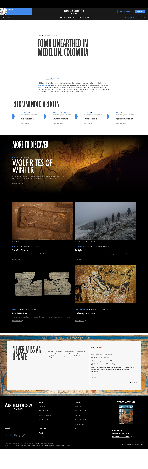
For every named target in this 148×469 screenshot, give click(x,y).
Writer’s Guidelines (45, 411)
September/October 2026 (126, 402)
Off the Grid (79, 415)
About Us (42, 406)
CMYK (141, 444)
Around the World (81, 420)
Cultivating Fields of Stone (124, 118)
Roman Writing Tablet (19, 313)
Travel (41, 433)
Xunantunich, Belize (27, 118)
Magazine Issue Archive (121, 436)
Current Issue (62, 18)
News (39, 36)
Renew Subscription (125, 12)
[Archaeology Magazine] (18, 410)
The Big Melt (79, 250)
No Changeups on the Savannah (85, 313)
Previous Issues (71, 18)
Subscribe (139, 12)
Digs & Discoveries (81, 411)
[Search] (4, 18)
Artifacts (78, 429)
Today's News (42, 428)
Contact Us (7, 428)
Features (78, 406)
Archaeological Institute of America (105, 361)
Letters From (79, 424)
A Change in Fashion (90, 118)
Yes (95, 374)
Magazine (101, 357)
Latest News (86, 18)
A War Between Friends (60, 118)
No (95, 378)
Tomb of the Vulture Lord (20, 250)
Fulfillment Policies (45, 420)
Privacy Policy (8, 431)
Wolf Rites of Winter (32, 167)
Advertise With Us (45, 415)
